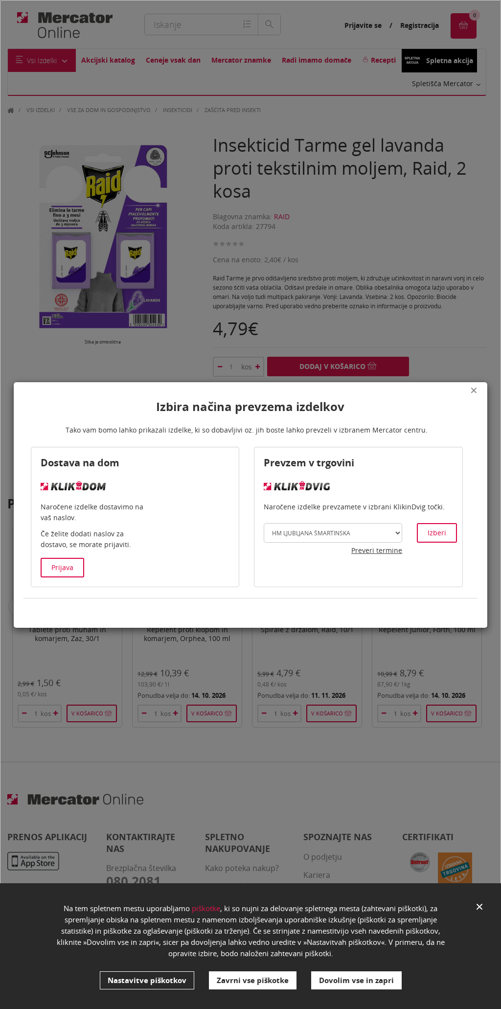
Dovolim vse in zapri (356, 980)
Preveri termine (376, 550)
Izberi (437, 532)
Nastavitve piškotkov (147, 980)
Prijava (62, 567)
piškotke (206, 908)
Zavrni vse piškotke (253, 980)
